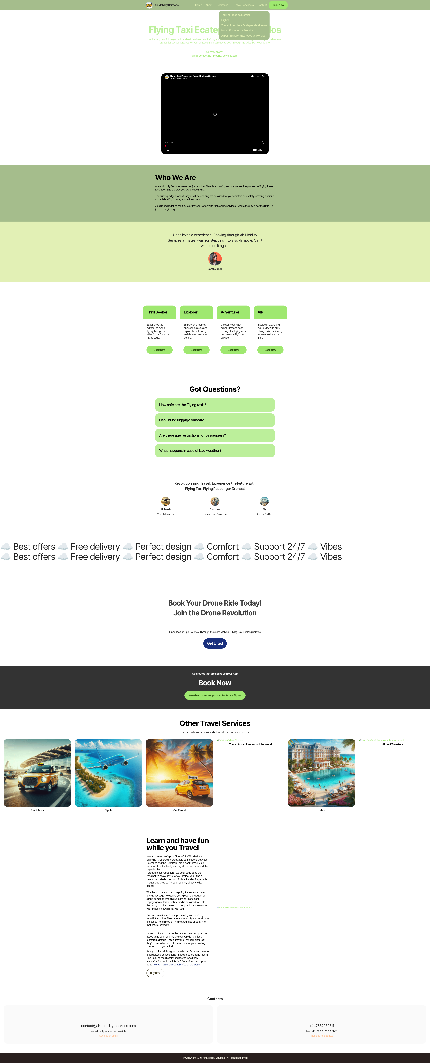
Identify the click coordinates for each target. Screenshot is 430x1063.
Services (223, 5)
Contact (262, 5)
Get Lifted (215, 643)
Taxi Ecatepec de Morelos (235, 14)
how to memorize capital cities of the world (176, 964)
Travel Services (243, 5)
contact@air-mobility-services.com (218, 55)
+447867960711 (321, 1026)
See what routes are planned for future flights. (215, 695)
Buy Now (155, 973)
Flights (225, 20)
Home (198, 5)
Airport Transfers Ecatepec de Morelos (243, 35)
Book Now (278, 5)
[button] (215, 405)
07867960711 (217, 52)
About (209, 5)
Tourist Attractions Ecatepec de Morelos (244, 25)
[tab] (215, 405)
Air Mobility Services (167, 5)
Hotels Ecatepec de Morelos (237, 30)
